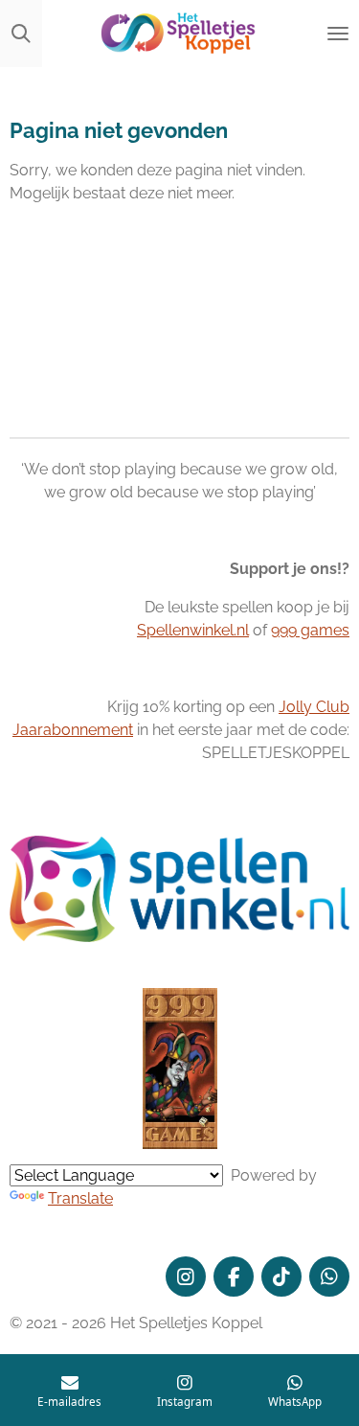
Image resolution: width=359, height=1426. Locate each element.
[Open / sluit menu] (338, 33)
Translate (80, 1198)
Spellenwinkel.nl (193, 630)
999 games (310, 630)
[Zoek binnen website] (21, 33)
